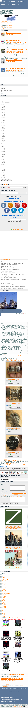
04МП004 (3, 164)
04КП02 (3, 162)
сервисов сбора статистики (17, 706)
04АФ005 (3, 115)
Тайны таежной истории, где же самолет (12, 274)
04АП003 (3, 106)
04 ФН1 (2, 101)
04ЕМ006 (3, 135)
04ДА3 (2, 127)
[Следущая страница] (27, 538)
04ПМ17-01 (3, 172)
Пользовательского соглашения (18, 496)
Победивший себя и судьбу (9, 267)
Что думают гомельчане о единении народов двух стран (16, 41)
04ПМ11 (3, 169)
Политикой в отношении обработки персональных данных (11, 699)
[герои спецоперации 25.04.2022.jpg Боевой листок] (13, 566)
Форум (18, 4)
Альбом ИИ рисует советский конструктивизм (13, 548)
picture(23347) (14, 428)
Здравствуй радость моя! (9, 276)
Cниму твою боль (7, 266)
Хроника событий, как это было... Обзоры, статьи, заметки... (18, 648)
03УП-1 (2, 99)
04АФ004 (3, 114)
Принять (23, 706)
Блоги (14, 4)
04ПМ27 (3, 177)
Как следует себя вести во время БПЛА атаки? (12, 680)
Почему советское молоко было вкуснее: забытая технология (13, 282)
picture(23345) (14, 379)
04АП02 (3, 109)
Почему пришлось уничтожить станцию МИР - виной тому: (18, 659)
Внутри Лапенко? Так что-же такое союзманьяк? (18, 627)
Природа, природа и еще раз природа (12, 288)
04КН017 (3, 159)
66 (16, 617)
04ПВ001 (3, 167)
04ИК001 (3, 148)
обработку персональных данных (19, 493)
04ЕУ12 (3, 143)
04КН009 (3, 154)
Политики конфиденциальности (9, 495)
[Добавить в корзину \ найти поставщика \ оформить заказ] (14, 472)
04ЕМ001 (3, 130)
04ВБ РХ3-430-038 (5, 119)
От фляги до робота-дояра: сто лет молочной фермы (13, 280)
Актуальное (9, 25)
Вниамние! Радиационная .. (6, 639)
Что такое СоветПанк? (6, 671)
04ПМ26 (3, 175)
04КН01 (3, 156)
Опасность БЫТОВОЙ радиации (18, 640)
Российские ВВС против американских (14, 60)
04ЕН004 (3, 138)
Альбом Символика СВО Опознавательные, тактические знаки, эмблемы (13, 527)
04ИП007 (3, 153)
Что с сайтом (4, 7)
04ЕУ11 (3, 141)
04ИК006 (3, 151)
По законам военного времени (10, 269)
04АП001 (3, 104)
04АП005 (3, 107)
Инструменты (13, 1)
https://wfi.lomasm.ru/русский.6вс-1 (17, 674)
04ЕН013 (3, 140)
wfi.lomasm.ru (16, 691)
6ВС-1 (5, 354)
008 (2, 98)
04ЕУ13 (3, 145)
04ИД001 (3, 146)
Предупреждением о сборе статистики (8, 701)
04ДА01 (3, 125)
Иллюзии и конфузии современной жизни (13, 286)
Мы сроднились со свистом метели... (11, 272)
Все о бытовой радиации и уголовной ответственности (6, 638)
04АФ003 (3, 112)
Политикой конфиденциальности (7, 697)
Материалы (21, 1)
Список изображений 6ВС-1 (11, 359)
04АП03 (3, 111)
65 (15, 617)
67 (17, 617)
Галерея (3, 4)
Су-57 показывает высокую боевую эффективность (15, 69)
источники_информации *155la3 (13, 355)
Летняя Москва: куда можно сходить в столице (14, 261)
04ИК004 (3, 149)
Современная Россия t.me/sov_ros (6, 28)
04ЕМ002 (3, 132)
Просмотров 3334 (13, 429)
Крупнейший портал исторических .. (6, 629)
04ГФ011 (3, 124)
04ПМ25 (3, 174)
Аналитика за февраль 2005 (9, 284)
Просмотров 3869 (13, 405)
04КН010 (3, 157)
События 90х (18, 650)
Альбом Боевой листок (13, 567)
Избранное (2, 26)
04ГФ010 (3, 122)
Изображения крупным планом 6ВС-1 (16, 360)
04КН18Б (3, 161)
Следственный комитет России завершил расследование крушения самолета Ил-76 (16, 51)
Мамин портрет (6, 271)
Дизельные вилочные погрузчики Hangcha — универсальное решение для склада (12, 264)
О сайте (8, 4)
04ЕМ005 (3, 133)
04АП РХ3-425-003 (5, 102)
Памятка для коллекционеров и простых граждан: (18, 638)
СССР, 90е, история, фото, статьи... (6, 627)
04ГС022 (3, 120)
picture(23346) (14, 403)
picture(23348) (14, 452)
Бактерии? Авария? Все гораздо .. (18, 662)
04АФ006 (3, 117)
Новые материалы (5, 259)
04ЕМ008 (3, 136)
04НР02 (3, 166)
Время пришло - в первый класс (10, 277)
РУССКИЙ (6, 184)
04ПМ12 (3, 170)
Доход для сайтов (7, 231)
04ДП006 (3, 128)
